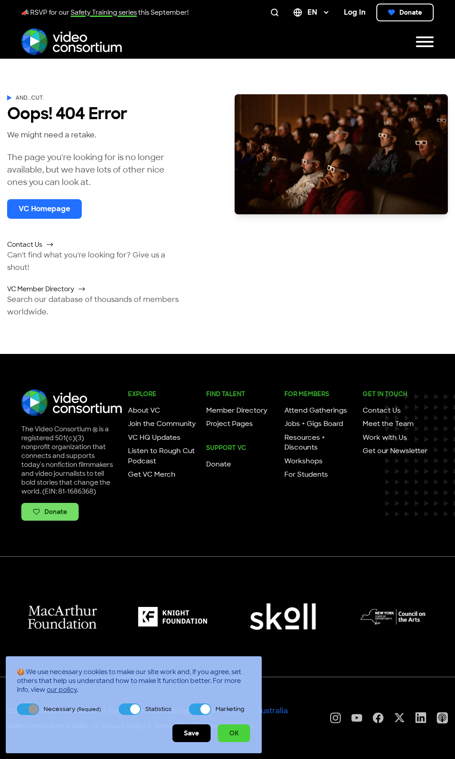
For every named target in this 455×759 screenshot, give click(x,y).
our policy (62, 690)
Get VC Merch (152, 474)
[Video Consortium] (71, 41)
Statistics (158, 709)
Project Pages (229, 423)
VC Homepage (44, 208)
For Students (306, 474)
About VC (144, 410)
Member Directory (236, 410)
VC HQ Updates (154, 437)
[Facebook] (378, 717)
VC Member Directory (40, 289)
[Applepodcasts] (442, 717)
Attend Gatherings (315, 410)
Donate (410, 12)
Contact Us (24, 245)
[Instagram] (335, 717)
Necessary (72, 709)
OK (234, 733)
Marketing (230, 709)
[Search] (276, 12)
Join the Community (162, 423)
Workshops (303, 461)
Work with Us (385, 437)
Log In (355, 12)
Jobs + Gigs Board (313, 423)
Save (191, 733)
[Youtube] (356, 717)
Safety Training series (104, 12)
